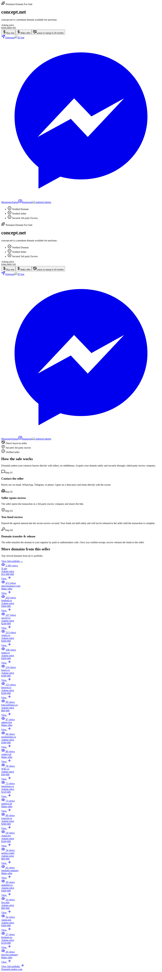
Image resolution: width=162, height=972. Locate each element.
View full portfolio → (12, 561)
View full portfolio (10, 966)
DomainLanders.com (11, 969)
